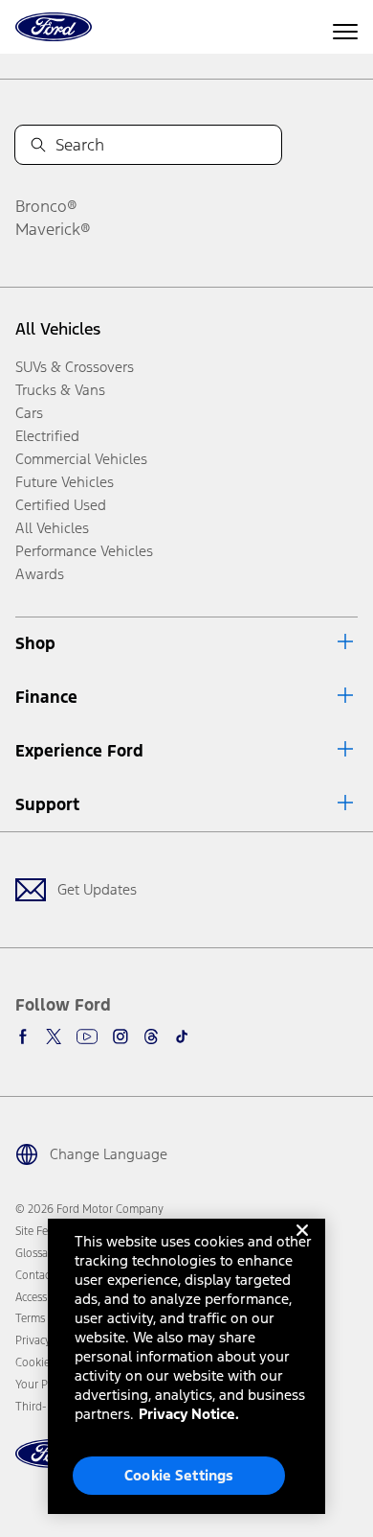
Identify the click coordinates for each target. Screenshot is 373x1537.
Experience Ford (79, 750)
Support (47, 804)
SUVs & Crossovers (74, 367)
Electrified (47, 436)
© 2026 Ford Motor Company (89, 1209)
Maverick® (53, 229)
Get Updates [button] (97, 889)
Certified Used (60, 505)
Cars (29, 413)
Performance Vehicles (84, 551)
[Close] (302, 1245)
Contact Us (42, 1275)
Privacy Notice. (189, 1414)
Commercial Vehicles (81, 459)
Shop (35, 643)
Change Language (108, 1154)
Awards (39, 574)
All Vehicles (57, 328)
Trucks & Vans (60, 390)
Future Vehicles (64, 482)
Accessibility (45, 1297)
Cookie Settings (178, 1475)
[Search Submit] (38, 144)
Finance (46, 697)
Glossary (36, 1253)
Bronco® (46, 206)
